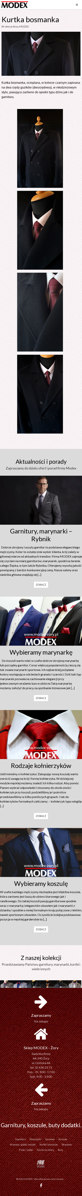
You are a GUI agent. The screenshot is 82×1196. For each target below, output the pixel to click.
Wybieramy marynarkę (41, 652)
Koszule (63, 1139)
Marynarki (35, 1139)
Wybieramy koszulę (41, 883)
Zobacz (41, 584)
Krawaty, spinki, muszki (23, 1144)
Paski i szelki (26, 1149)
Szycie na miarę (45, 1149)
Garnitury (20, 1139)
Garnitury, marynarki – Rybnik (41, 534)
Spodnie (50, 1139)
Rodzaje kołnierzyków (41, 765)
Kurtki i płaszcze (49, 1144)
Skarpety (67, 1144)
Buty (60, 1149)
